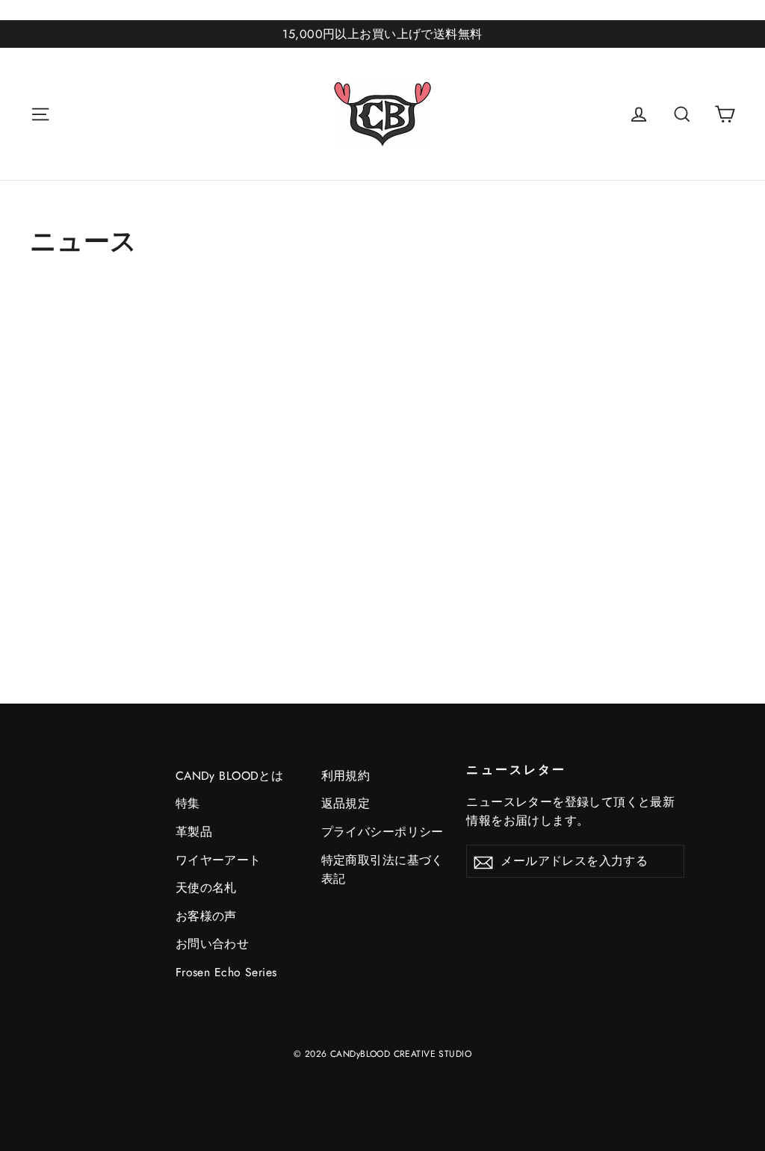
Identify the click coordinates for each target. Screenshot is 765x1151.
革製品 (194, 831)
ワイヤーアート (218, 860)
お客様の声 (206, 916)
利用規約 (346, 775)
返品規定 (346, 803)
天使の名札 (206, 887)
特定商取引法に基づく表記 (382, 869)
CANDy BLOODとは (230, 775)
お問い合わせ (213, 943)
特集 (188, 803)
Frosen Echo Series (226, 972)
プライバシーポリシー (382, 831)
